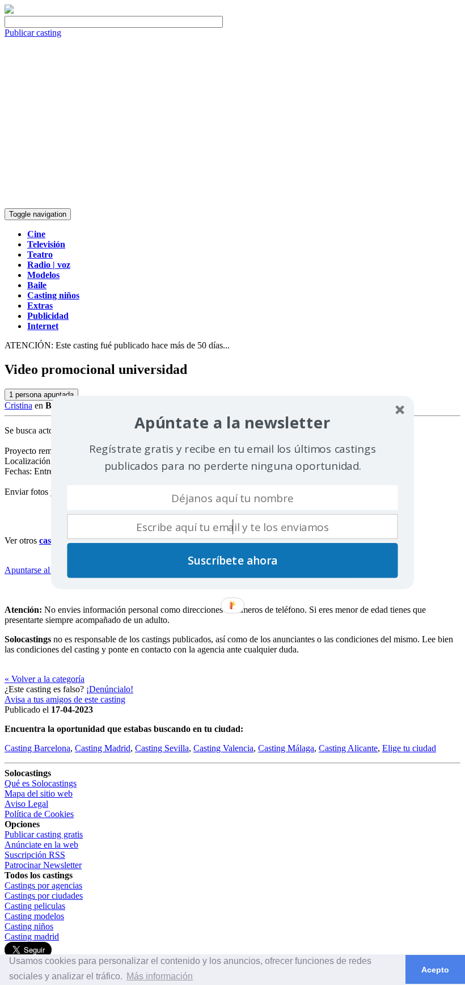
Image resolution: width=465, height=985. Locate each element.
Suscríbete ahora (232, 560)
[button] (232, 423)
